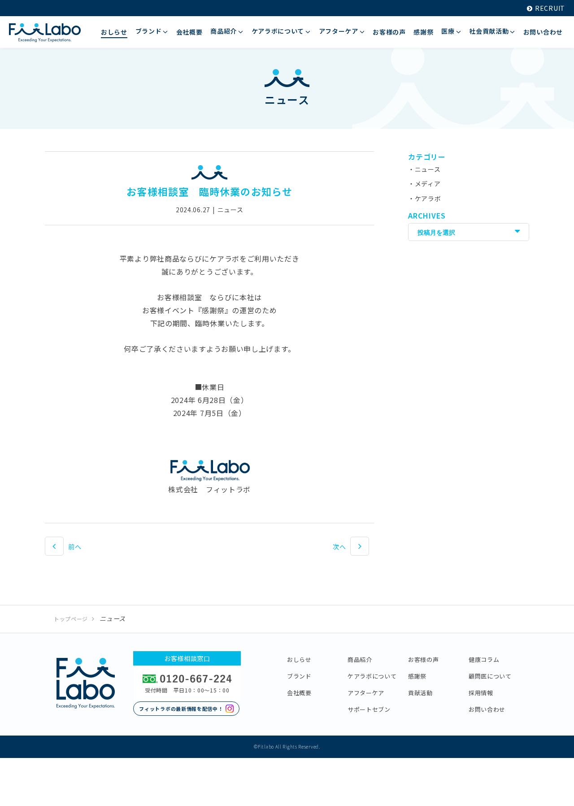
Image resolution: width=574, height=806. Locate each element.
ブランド (299, 676)
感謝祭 (417, 676)
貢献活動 (420, 692)
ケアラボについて (372, 676)
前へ (74, 546)
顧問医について (490, 676)
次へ (339, 546)
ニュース (428, 169)
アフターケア (366, 692)
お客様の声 (423, 659)
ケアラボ (428, 198)
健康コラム (484, 659)
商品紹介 (360, 659)
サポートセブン (369, 709)
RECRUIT (550, 8)
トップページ (71, 618)
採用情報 (481, 692)
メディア (428, 183)
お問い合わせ (487, 709)
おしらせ (299, 659)
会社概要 (299, 692)
